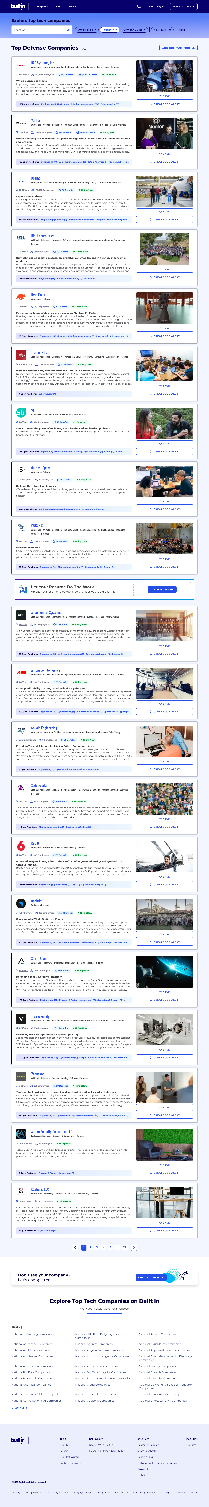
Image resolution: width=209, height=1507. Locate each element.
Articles (72, 6)
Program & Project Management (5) (76, 336)
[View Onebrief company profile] (104, 922)
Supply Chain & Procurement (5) (112, 336)
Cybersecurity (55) (110, 104)
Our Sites (191, 1444)
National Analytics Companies (30, 1350)
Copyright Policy (82, 1492)
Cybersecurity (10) (96, 451)
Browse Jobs (144, 1469)
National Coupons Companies (94, 1400)
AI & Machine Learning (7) (71, 567)
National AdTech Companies (157, 1334)
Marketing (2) (64, 509)
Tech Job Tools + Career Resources (157, 1463)
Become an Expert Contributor (107, 1450)
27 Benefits (65, 480)
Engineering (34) (48, 654)
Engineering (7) (47, 884)
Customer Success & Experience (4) (75, 942)
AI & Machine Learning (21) (72, 451)
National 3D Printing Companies (32, 1334)
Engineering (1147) (50, 104)
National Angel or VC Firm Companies (100, 1350)
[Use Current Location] (68, 30)
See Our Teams (89, 74)
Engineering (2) (47, 769)
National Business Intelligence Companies (103, 1378)
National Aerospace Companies (31, 1344)
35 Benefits (61, 855)
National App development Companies (164, 1350)
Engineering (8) (47, 278)
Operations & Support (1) (86, 769)
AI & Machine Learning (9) (71, 654)
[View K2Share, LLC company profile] (104, 1210)
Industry (109, 29)
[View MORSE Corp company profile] (104, 546)
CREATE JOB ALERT (166, 104)
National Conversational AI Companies (36, 1400)
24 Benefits (61, 801)
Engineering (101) (49, 1000)
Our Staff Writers (69, 1457)
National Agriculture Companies (160, 1344)
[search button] (139, 6)
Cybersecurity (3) (94, 567)
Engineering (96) (49, 451)
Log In (160, 6)
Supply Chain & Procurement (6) (96, 1057)
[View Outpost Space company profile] (104, 489)
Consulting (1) (63, 884)
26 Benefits (69, 740)
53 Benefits (67, 913)
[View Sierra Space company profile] (104, 979)
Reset (181, 29)
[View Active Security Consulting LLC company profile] (104, 1152)
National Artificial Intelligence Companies (102, 1356)
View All (18, 1407)
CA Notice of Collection (186, 1492)
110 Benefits (67, 190)
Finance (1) (89, 278)
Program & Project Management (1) (56, 1173)
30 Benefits (64, 970)
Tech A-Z (142, 1475)
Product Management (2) (115, 1115)
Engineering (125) (49, 1057)
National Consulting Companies (96, 1394)
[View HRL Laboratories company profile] (104, 258)
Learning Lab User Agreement (26, 1492)
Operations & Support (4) (98, 654)
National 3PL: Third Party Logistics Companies (97, 1336)
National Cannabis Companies (158, 1378)
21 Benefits (62, 1028)
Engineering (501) (50, 219)
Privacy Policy (103, 1492)
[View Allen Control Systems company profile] (104, 633)
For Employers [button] (183, 6)
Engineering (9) (48, 1115)
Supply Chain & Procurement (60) (77, 219)
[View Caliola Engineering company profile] (104, 749)
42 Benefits (66, 364)
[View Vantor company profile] (104, 141)
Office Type (86, 29)
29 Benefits (62, 1086)
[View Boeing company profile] (104, 199)
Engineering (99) (49, 162)
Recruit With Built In (101, 1444)
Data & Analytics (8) (98, 162)
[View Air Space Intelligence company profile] (104, 691)
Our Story (65, 1444)
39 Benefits (61, 682)
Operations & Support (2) (116, 711)
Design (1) (109, 567)
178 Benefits (65, 132)
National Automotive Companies (96, 1366)
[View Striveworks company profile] (104, 806)
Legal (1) (87, 827)
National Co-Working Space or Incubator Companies (165, 1386)
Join (150, 6)
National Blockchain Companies (32, 1378)
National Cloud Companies (92, 1384)
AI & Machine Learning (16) (72, 162)
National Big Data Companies (30, 1372)
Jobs (58, 6)
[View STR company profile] (104, 431)
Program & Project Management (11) (77, 1000)
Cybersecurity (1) (64, 769)
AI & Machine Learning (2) (69, 278)
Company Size (133, 29)
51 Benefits (61, 307)
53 (124, 1247)
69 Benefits (62, 251)
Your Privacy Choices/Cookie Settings (151, 1492)
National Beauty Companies (157, 1366)
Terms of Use (121, 1492)
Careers (64, 1450)
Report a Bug (145, 1457)
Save (166, 96)
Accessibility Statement (57, 1492)
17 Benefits (61, 624)
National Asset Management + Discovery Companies (165, 1358)
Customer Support (148, 1444)
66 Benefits (61, 541)
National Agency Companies (94, 1344)
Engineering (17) (48, 711)
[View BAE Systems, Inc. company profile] (104, 84)
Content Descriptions (72, 1463)
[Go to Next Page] (134, 1248)
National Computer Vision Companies (36, 1394)
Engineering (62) (48, 336)
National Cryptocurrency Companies (163, 1400)
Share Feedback (146, 1450)
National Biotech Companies (158, 1372)
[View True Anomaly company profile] (104, 1037)
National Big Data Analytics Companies (100, 1372)
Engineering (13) (47, 509)
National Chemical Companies (31, 1384)
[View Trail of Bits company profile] (104, 373)
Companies (42, 6)
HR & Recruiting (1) (94, 509)
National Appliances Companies (32, 1356)
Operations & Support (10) (110, 1000)
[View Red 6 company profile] (104, 864)
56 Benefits (62, 422)
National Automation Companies (33, 1366)
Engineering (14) (48, 567)
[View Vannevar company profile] (104, 1095)
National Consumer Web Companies (163, 1394)
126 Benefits (67, 74)
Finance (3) (117, 654)
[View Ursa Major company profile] (104, 316)
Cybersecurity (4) (47, 394)
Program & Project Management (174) (80, 104)
